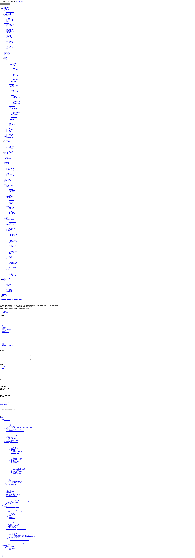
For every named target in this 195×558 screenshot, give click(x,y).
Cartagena (4, 341)
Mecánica (4, 328)
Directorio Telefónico (4, 404)
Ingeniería (4, 325)
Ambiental (4, 327)
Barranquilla (4, 339)
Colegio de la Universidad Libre (7, 345)
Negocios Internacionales (6, 329)
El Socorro (4, 343)
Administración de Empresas (7, 330)
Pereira (3, 344)
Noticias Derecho (5, 323)
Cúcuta (3, 342)
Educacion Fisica (5, 333)
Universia (4, 366)
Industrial (3, 326)
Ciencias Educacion (5, 332)
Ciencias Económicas (5, 324)
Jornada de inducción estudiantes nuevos (11, 299)
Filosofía (3, 331)
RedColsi (3, 370)
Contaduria (4, 334)
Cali (3, 340)
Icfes (3, 368)
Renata (3, 367)
